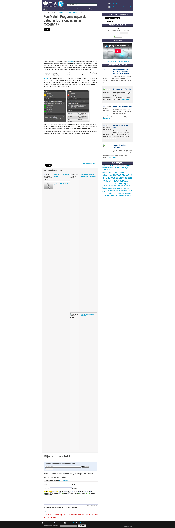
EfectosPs (62, 12)
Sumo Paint (125, 190)
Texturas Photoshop (115, 192)
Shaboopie (121, 190)
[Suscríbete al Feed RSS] (83, 523)
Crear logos (129, 165)
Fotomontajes (125, 183)
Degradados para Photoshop (111, 168)
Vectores (129, 193)
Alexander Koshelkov (119, 165)
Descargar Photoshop (108, 172)
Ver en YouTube (111, 61)
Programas (120, 188)
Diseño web (118, 172)
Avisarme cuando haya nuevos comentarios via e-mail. (61, 507)
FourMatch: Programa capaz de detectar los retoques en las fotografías (65, 20)
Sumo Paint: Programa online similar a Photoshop (88, 175)
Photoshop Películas (120, 185)
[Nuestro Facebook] (120, 5)
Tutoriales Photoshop (77, 9)
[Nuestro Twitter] (120, 6)
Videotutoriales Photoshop (112, 195)
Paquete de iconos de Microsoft (122, 106)
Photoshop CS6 (111, 185)
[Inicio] (44, 10)
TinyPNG (122, 192)
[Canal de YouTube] (69, 523)
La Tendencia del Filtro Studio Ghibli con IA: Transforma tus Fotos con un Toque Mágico (121, 71)
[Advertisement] (70, 46)
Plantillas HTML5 (121, 187)
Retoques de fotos (112, 190)
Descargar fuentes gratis (119, 170)
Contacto (101, 9)
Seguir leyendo (127, 82)
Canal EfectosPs (123, 61)
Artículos (50, 9)
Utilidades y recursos (91, 9)
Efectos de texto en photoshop (117, 176)
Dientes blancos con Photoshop (122, 89)
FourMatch (47, 78)
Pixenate (115, 187)
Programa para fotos (89, 163)
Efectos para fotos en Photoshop (117, 179)
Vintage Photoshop (127, 195)
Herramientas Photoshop (62, 9)
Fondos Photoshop (114, 183)
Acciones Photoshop (108, 165)
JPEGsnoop (70, 61)
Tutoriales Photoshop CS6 (118, 193)
